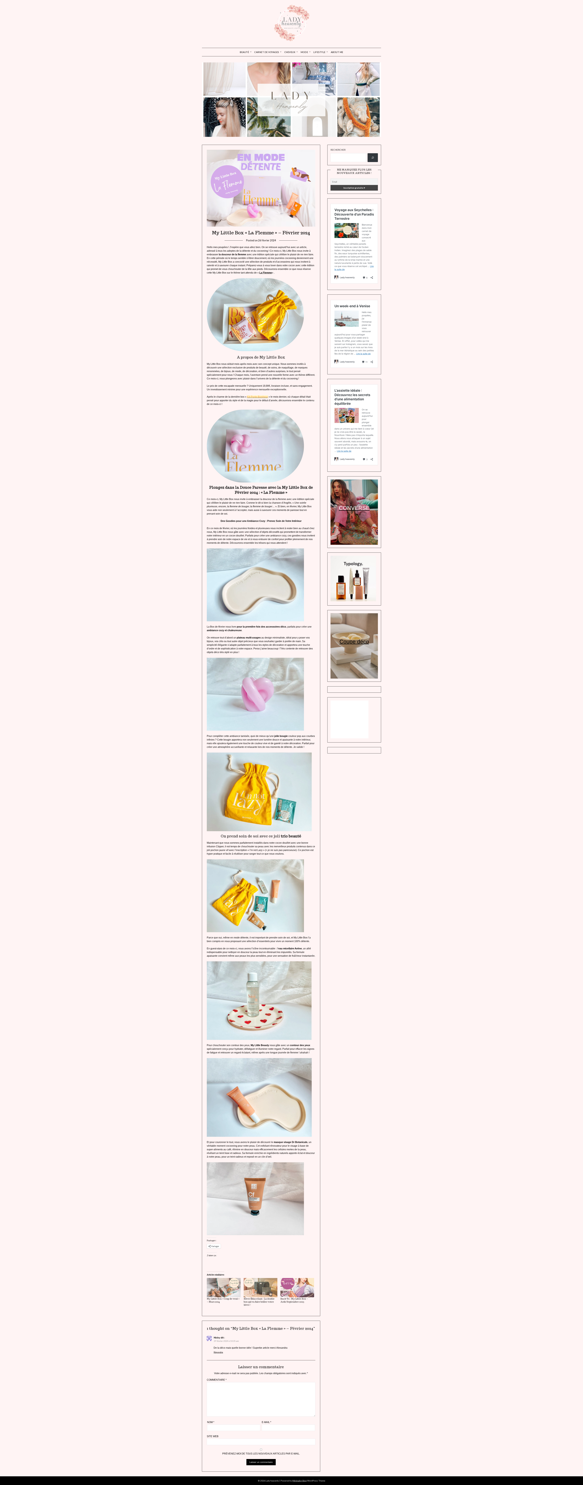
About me (337, 52)
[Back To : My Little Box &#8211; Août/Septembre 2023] (297, 1287)
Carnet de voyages (266, 52)
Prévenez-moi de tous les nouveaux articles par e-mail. (261, 1453)
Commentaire (217, 1380)
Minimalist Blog (299, 1480)
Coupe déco (354, 641)
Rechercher (338, 149)
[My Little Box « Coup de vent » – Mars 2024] (223, 1287)
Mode (304, 52)
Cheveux (289, 52)
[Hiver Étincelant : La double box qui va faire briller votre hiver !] (260, 1287)
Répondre (218, 1352)
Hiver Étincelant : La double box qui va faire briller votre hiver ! (259, 1301)
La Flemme (265, 272)
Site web (212, 1436)
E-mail (266, 1422)
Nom (210, 1422)
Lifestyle (319, 52)
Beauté (244, 52)
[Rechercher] (373, 157)
